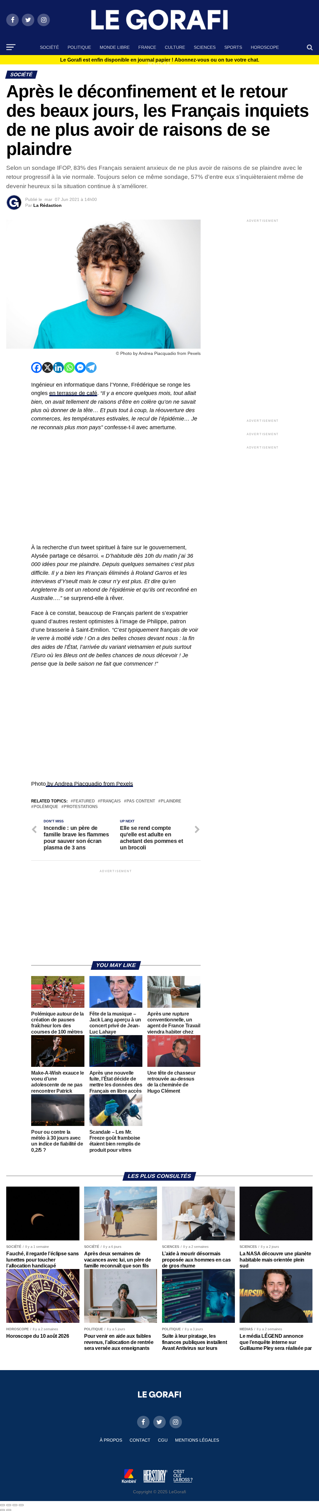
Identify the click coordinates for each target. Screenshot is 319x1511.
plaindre (171, 801)
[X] (47, 367)
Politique (79, 47)
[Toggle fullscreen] (14, 1505)
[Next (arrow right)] (8, 1510)
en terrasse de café (73, 393)
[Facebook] (36, 367)
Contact (140, 1440)
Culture (175, 47)
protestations (81, 807)
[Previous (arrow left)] (2, 1510)
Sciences (205, 47)
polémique (46, 807)
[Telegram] (91, 367)
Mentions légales (197, 1440)
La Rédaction (47, 205)
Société (49, 47)
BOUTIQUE (159, 63)
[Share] (8, 1505)
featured (84, 801)
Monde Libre (115, 47)
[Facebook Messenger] (80, 367)
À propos (111, 1440)
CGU (163, 1440)
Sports (233, 47)
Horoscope (265, 47)
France (147, 47)
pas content (140, 801)
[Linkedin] (58, 367)
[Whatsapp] (69, 367)
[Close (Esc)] (2, 1505)
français (110, 801)
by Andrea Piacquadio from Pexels (89, 784)
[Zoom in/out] (21, 1505)
